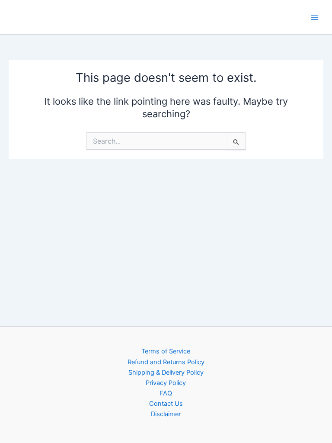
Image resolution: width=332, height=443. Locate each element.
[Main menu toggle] (314, 17)
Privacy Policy (166, 383)
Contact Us (166, 404)
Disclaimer (166, 414)
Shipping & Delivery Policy (166, 372)
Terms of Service (165, 351)
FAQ (166, 393)
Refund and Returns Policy (166, 362)
